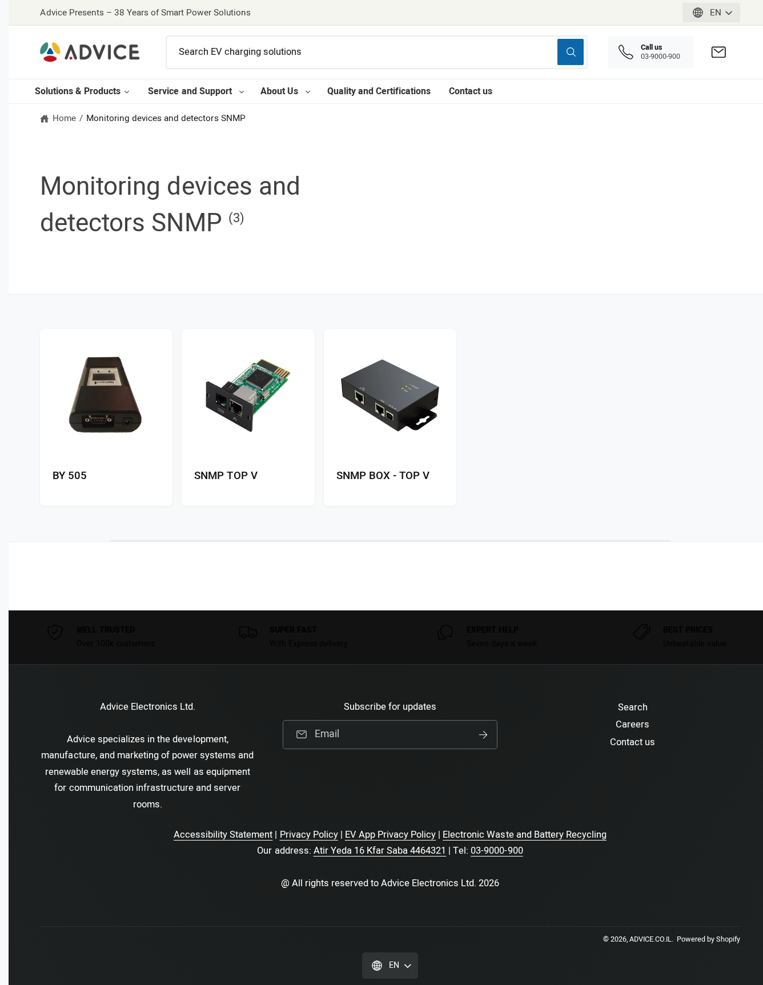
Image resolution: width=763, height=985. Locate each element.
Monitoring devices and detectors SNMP (166, 118)
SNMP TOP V (225, 476)
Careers (632, 724)
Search (633, 707)
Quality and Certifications (379, 91)
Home (64, 118)
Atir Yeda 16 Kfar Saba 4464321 (380, 851)
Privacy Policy (309, 835)
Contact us (470, 91)
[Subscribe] (483, 735)
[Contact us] (718, 52)
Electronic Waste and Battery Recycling (525, 835)
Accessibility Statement (223, 835)
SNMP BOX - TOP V (382, 476)
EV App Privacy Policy (390, 835)
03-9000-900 (497, 851)
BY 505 (70, 476)
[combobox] (376, 52)
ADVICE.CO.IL (650, 939)
